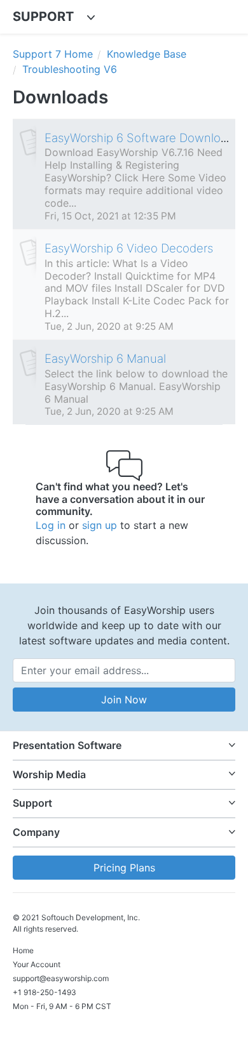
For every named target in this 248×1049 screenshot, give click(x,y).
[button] (124, 746)
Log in (50, 525)
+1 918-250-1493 (44, 992)
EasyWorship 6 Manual (105, 358)
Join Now (124, 699)
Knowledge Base (146, 54)
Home (23, 950)
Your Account (36, 964)
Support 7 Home (53, 54)
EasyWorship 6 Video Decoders (129, 248)
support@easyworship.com (61, 978)
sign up (99, 525)
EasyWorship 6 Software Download (139, 138)
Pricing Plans (124, 867)
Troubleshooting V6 (69, 69)
